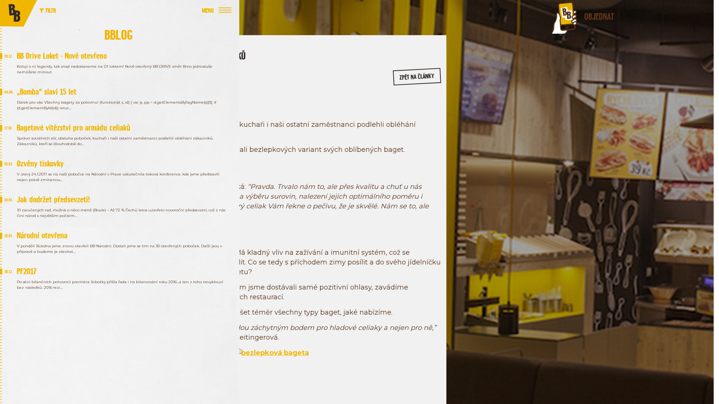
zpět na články (417, 77)
